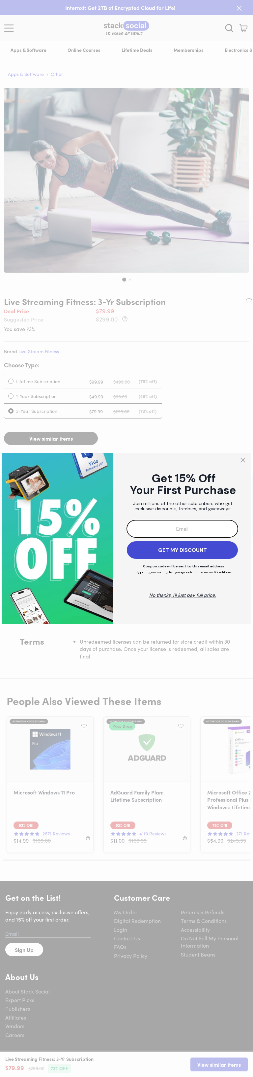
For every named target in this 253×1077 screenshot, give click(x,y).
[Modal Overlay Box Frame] (126, 538)
